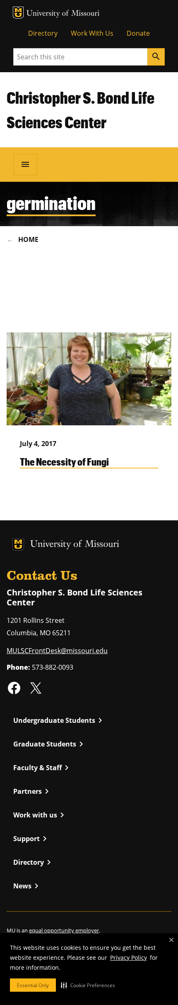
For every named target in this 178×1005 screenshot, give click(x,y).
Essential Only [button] (33, 985)
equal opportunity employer (64, 930)
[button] (88, 985)
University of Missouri (63, 14)
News (27, 886)
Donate (138, 33)
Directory (43, 33)
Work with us (40, 815)
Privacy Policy (128, 957)
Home (28, 239)
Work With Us (92, 33)
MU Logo (18, 13)
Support (31, 839)
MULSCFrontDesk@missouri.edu (57, 650)
